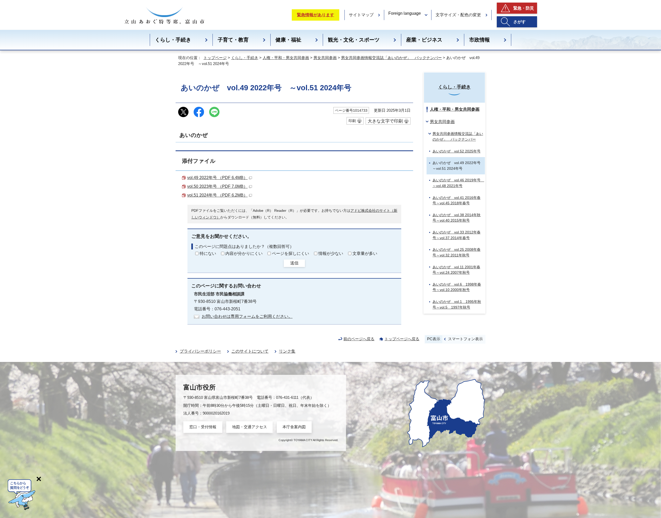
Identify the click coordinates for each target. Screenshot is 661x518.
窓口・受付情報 (202, 427)
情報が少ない (330, 253)
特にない (208, 253)
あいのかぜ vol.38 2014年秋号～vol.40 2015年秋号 (456, 218)
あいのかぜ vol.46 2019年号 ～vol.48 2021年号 (458, 183)
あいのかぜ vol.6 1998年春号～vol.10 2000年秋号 (456, 287)
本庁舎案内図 (294, 427)
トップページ (215, 57)
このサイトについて (250, 351)
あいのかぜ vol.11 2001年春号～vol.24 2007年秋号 (456, 270)
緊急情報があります (315, 15)
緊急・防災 (523, 8)
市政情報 (479, 40)
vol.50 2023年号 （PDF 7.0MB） (217, 186)
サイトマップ (361, 15)
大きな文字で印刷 (385, 121)
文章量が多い (364, 253)
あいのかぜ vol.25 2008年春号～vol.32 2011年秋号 (456, 252)
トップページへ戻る (401, 339)
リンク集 (287, 351)
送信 (294, 263)
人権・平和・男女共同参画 (286, 57)
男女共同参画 (325, 57)
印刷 (352, 121)
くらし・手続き (173, 40)
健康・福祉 (288, 40)
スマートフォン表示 (465, 339)
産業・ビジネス (424, 40)
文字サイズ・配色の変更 (458, 15)
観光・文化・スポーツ (354, 40)
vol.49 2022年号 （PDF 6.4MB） (217, 177)
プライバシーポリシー (200, 351)
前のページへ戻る (358, 339)
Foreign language (404, 13)
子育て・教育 (233, 40)
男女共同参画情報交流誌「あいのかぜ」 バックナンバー (391, 57)
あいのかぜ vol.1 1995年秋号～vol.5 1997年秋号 (456, 304)
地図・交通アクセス (249, 427)
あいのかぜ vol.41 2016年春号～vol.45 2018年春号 (456, 200)
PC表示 (433, 339)
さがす (519, 22)
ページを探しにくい (290, 253)
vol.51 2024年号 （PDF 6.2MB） (217, 195)
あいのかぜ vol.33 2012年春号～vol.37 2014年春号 (456, 235)
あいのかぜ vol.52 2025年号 (456, 151)
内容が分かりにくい (244, 253)
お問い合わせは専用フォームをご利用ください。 (247, 316)
